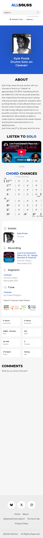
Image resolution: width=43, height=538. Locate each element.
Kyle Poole (22, 233)
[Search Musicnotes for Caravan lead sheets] (32, 307)
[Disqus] (21, 403)
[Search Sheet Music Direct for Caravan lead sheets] (14, 307)
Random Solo (17, 19)
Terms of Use (33, 519)
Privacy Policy (21, 523)
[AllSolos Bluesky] (11, 505)
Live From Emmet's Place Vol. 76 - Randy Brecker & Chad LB (27, 255)
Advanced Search (33, 16)
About (26, 514)
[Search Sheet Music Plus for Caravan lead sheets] (6, 307)
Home (17, 514)
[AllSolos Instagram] (31, 505)
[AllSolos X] (21, 505)
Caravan (8, 275)
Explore (29, 19)
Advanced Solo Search (14, 519)
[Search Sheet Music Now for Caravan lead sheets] (24, 307)
